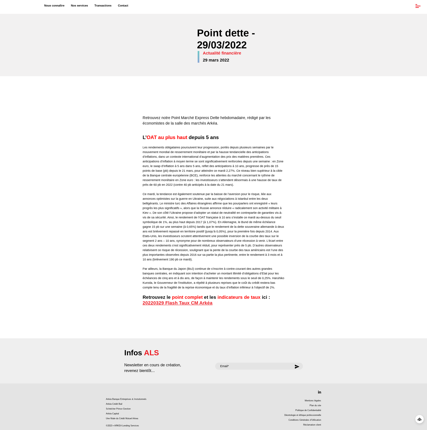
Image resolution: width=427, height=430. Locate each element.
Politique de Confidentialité (308, 410)
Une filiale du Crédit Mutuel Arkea (122, 418)
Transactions (102, 5)
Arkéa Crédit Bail (114, 404)
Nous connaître (54, 5)
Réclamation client (312, 425)
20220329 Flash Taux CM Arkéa (177, 302)
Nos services (79, 5)
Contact (123, 5)
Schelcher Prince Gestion (118, 409)
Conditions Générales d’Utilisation (305, 420)
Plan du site (315, 405)
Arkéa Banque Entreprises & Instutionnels (126, 399)
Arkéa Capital (112, 413)
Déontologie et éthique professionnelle (302, 415)
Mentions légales (313, 400)
